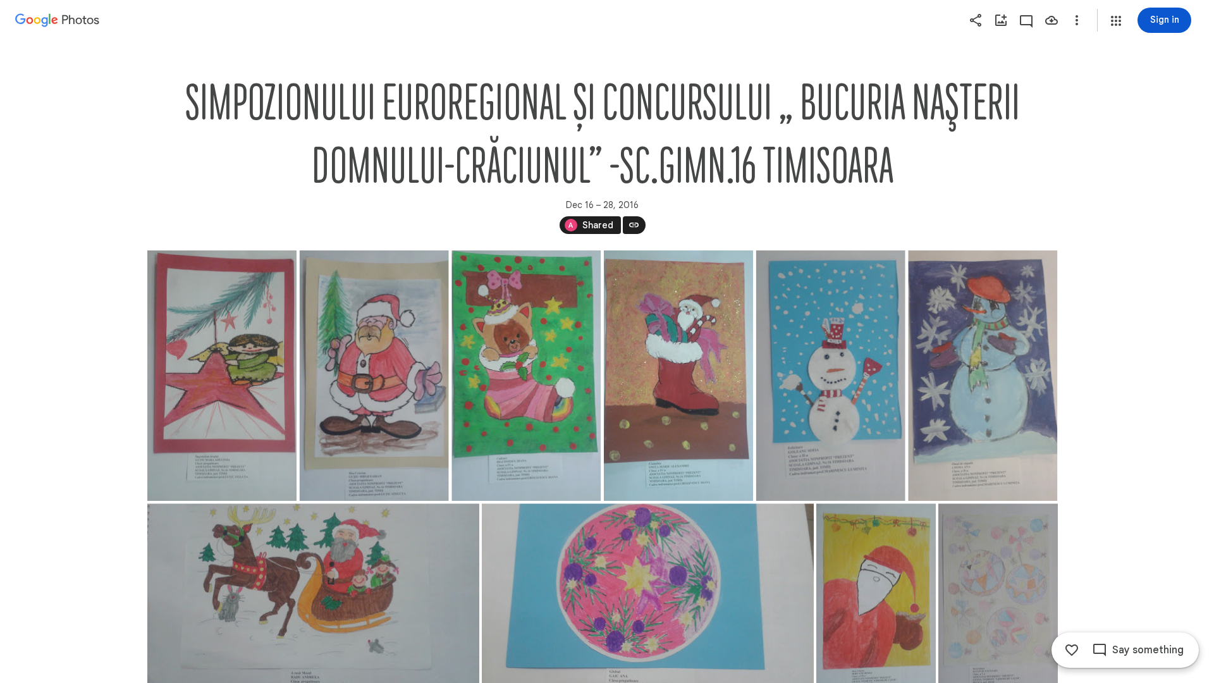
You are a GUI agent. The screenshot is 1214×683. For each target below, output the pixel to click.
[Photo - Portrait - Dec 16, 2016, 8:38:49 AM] (526, 375)
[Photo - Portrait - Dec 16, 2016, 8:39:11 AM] (677, 375)
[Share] (975, 20)
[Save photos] (1051, 20)
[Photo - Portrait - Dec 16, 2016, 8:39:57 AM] (982, 375)
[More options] (1076, 20)
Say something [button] (1148, 650)
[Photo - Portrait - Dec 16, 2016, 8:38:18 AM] (373, 375)
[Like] (1071, 650)
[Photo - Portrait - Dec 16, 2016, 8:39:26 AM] (830, 375)
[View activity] (1026, 20)
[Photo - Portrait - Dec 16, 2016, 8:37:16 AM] (222, 375)
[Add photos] (1001, 20)
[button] (1116, 21)
